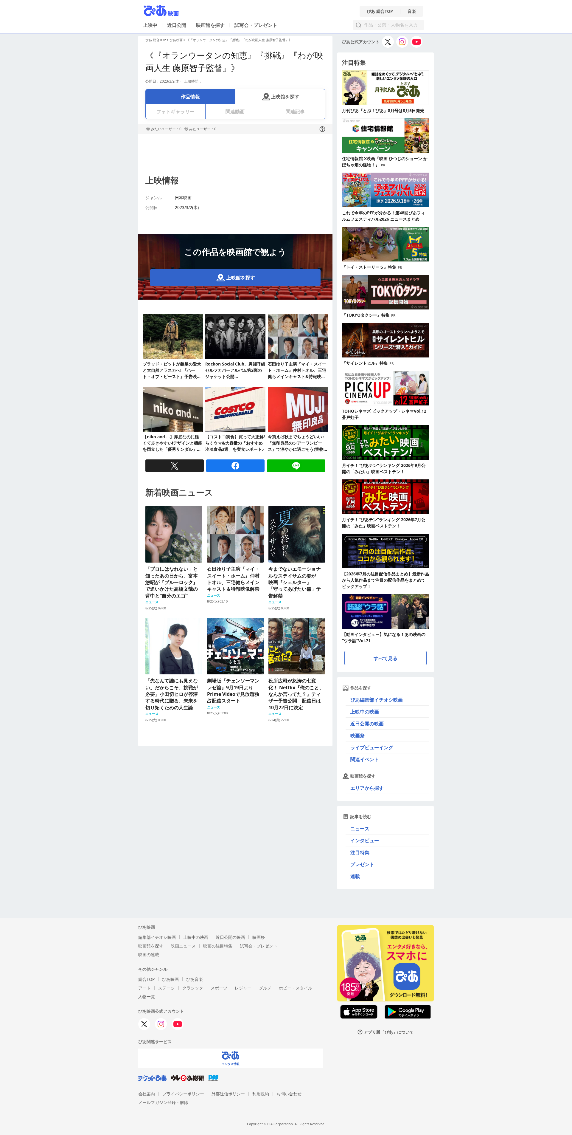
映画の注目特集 (217, 946)
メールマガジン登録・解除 (163, 1102)
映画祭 (357, 735)
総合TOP (146, 979)
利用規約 (260, 1094)
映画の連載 (148, 954)
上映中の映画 (364, 711)
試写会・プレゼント (255, 25)
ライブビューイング (371, 747)
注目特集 (359, 852)
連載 (355, 876)
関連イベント (364, 759)
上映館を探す (285, 96)
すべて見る (385, 658)
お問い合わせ (288, 1094)
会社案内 (146, 1094)
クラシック (192, 988)
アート (144, 988)
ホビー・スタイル (295, 988)
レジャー (243, 988)
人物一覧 (146, 996)
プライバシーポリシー (183, 1094)
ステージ (166, 988)
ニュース (359, 828)
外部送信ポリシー (228, 1094)
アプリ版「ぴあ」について (389, 1032)
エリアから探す (367, 788)
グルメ (265, 988)
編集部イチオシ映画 (157, 937)
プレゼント (362, 864)
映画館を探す (210, 25)
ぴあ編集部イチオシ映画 (376, 699)
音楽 (412, 11)
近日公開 (176, 25)
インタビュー (364, 840)
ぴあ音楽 (194, 979)
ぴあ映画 (176, 40)
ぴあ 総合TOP (380, 11)
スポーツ (219, 988)
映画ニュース (183, 946)
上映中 (150, 25)
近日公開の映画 (367, 723)
